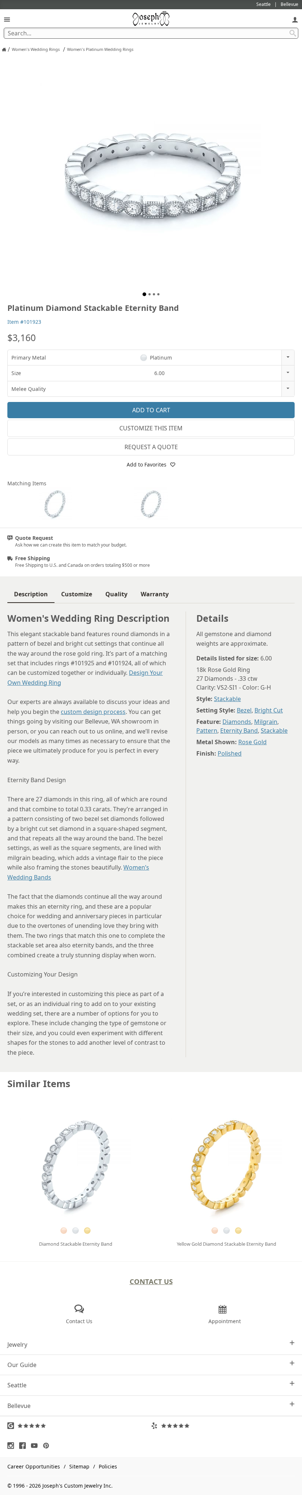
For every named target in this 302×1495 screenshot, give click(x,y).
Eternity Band (239, 730)
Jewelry (17, 1344)
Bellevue (19, 1406)
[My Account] (295, 19)
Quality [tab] (116, 594)
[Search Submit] (292, 33)
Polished (230, 753)
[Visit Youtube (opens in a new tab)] (36, 1445)
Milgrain (265, 722)
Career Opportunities (33, 1466)
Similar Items (38, 1083)
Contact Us (151, 1281)
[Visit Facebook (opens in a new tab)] (24, 1445)
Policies (108, 1466)
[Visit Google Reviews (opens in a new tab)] (79, 1425)
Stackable (227, 699)
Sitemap (79, 1466)
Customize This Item (151, 428)
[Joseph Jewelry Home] (4, 49)
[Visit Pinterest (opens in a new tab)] (48, 1445)
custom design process (93, 712)
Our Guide (21, 1365)
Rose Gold (252, 742)
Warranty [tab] (155, 594)
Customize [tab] (76, 594)
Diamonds (236, 722)
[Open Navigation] (7, 19)
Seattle (17, 1385)
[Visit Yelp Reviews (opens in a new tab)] (223, 1425)
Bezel (244, 710)
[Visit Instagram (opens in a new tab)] (12, 1445)
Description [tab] (31, 594)
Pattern (206, 730)
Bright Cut (268, 710)
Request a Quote (151, 447)
